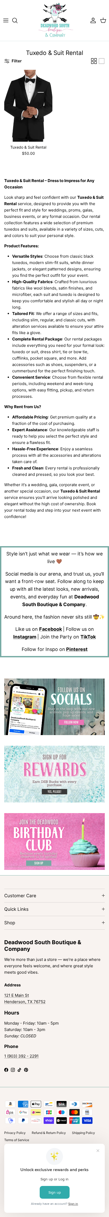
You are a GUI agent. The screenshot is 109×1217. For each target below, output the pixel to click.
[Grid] (94, 61)
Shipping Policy (83, 1133)
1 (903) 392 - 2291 (21, 1056)
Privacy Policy (15, 1133)
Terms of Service (16, 1140)
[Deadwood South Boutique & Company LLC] (54, 20)
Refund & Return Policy (49, 1133)
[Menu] (6, 20)
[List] (101, 61)
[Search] (17, 20)
